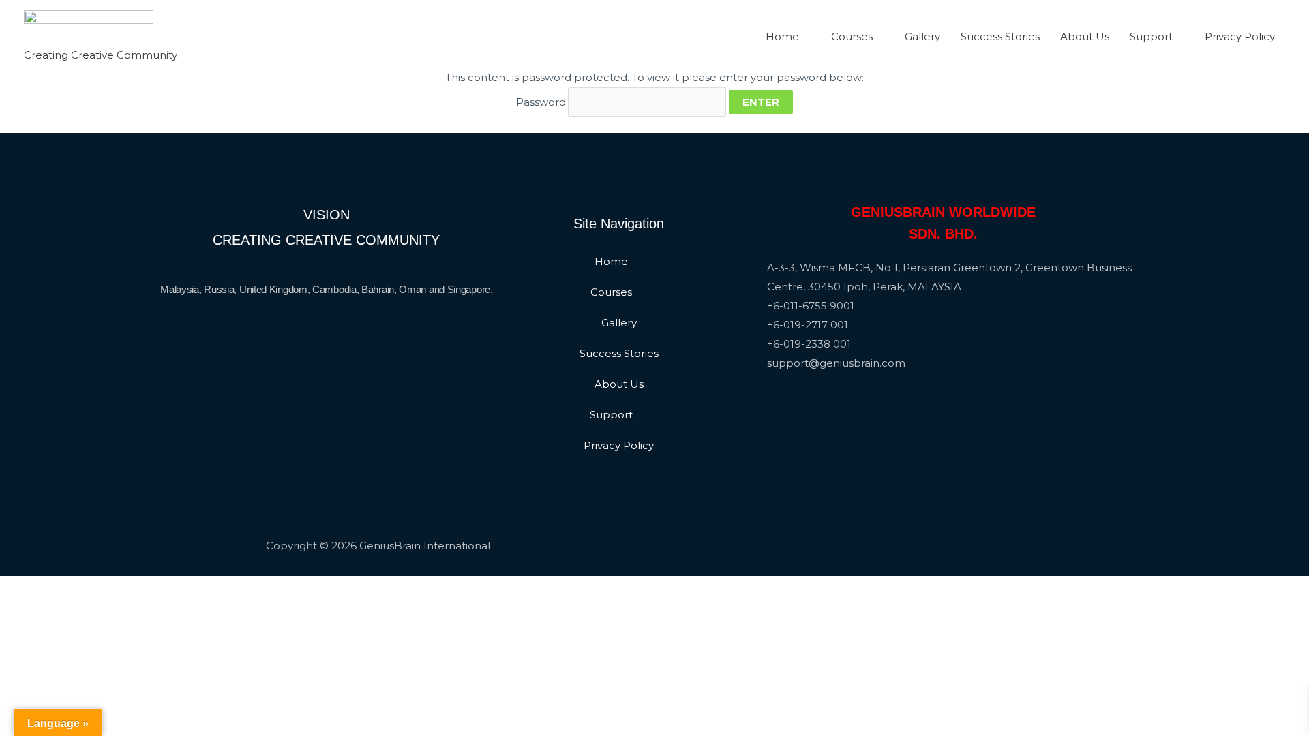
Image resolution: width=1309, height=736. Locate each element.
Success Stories (1000, 36)
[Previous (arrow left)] (20, 613)
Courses (852, 36)
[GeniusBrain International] (88, 27)
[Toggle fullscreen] (107, 589)
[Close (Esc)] (20, 589)
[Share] (64, 589)
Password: (542, 101)
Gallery (922, 36)
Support (1151, 36)
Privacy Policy (1240, 36)
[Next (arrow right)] (64, 613)
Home (782, 36)
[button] (618, 261)
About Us (1084, 36)
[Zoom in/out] (151, 589)
